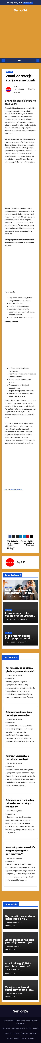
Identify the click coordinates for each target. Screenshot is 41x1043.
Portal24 (9, 1038)
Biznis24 (16, 1038)
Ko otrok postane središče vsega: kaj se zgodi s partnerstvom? (20, 850)
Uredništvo (23, 596)
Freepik (13, 489)
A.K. (17, 86)
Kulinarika (36, 1028)
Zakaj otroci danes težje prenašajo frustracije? (19, 941)
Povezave (31, 1038)
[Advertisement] (20, 37)
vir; (6, 489)
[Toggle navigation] (19, 60)
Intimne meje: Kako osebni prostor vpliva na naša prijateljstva (19, 616)
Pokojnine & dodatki (18, 1028)
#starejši (17, 92)
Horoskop (33, 1033)
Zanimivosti (24, 1033)
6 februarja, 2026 (14, 675)
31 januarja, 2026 (14, 763)
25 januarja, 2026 (14, 858)
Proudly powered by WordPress (13, 1020)
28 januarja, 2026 (14, 811)
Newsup (33, 1020)
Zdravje (28, 1028)
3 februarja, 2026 (14, 719)
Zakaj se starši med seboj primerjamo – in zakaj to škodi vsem (19, 803)
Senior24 (20, 10)
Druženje (9, 71)
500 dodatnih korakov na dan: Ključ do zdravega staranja (13, 545)
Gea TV (23, 1038)
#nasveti (31, 89)
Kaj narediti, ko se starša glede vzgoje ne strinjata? (20, 919)
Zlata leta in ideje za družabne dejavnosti (27, 543)
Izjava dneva (6, 1028)
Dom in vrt (8, 1033)
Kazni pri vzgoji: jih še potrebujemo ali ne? (18, 965)
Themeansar (20, 1023)
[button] (34, 60)
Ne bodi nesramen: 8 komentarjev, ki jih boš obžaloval (19, 593)
